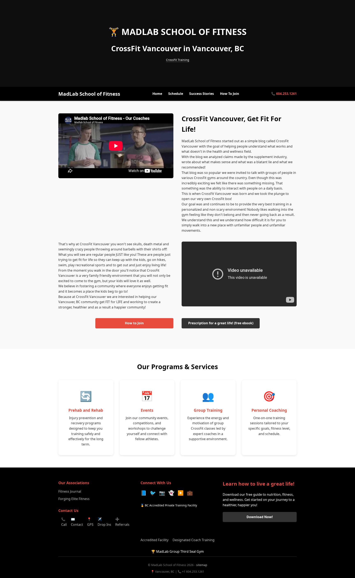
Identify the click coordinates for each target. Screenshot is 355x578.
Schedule (175, 94)
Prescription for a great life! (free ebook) (220, 323)
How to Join (134, 323)
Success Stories (201, 94)
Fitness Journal (69, 491)
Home (157, 94)
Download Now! (260, 517)
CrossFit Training (177, 60)
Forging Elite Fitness (74, 499)
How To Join (229, 94)
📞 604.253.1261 (284, 94)
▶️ (181, 492)
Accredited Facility (154, 540)
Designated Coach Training (193, 540)
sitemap (201, 565)
